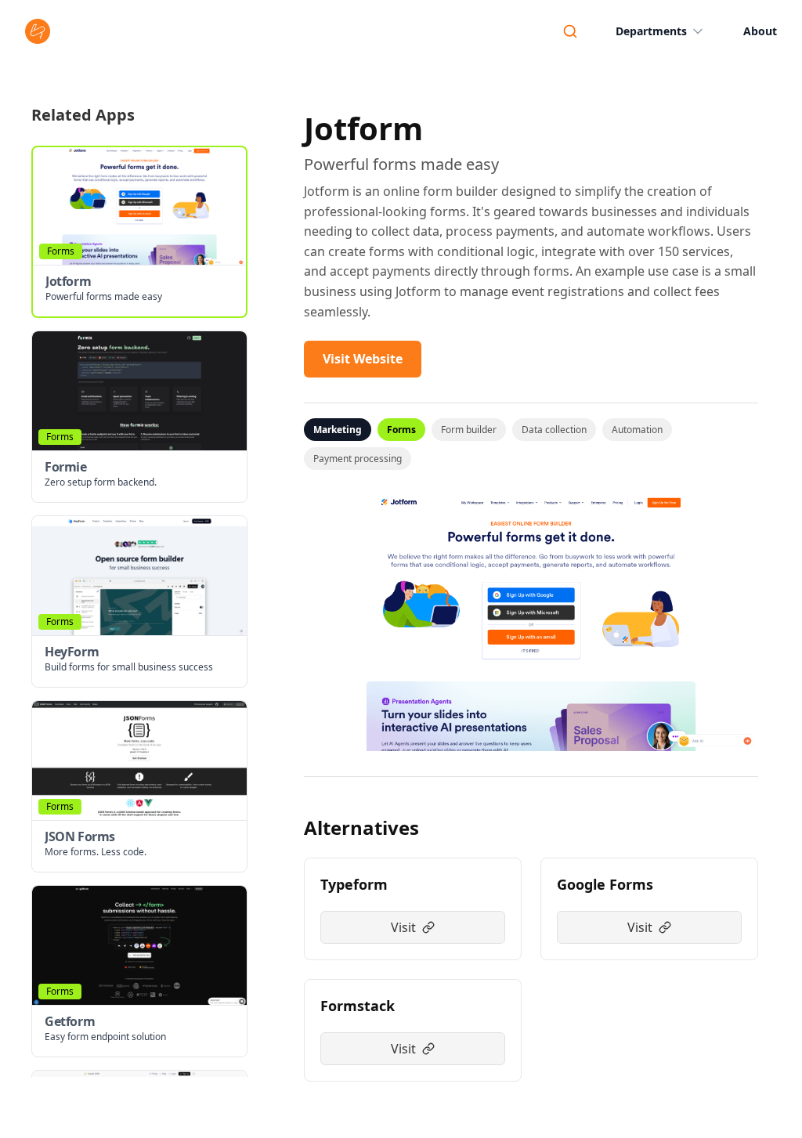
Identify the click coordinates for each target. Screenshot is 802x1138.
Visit (403, 927)
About (760, 30)
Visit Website (363, 358)
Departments (651, 30)
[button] (139, 232)
